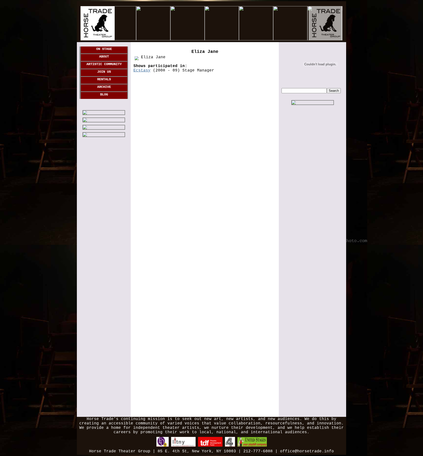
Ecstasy (142, 70)
